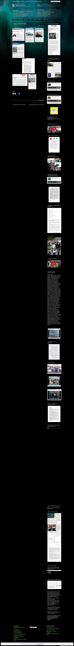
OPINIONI (34, 19)
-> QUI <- (51, 507)
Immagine (14, 24)
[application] (54, 88)
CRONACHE (21, 19)
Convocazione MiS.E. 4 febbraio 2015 (18, 13)
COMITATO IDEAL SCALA (28, 1)
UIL (14, 641)
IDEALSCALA (20, 5)
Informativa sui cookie (40, 644)
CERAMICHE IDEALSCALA (37, 1)
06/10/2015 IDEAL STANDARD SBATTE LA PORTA (20, 11)
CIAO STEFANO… (16, 12)
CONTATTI (22, 1)
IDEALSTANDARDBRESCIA (18, 632)
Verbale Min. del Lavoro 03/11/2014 (19, 104)
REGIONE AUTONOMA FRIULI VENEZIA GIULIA (20, 640)
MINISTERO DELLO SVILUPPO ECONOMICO (19, 637)
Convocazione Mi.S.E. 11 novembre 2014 (36, 104)
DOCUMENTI (26, 19)
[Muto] (56, 87)
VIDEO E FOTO (46, 19)
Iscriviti (49, 572)
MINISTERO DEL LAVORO (18, 635)
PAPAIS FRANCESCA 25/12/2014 (18, 15)
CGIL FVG (15, 628)
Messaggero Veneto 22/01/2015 (17, 14)
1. (53, 89)
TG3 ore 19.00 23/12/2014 (17, 16)
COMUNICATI (15, 19)
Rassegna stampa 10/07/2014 (45, 14)
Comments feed (41, 100)
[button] (50, 64)
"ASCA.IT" (51, 274)
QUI (52, 119)
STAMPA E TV (40, 19)
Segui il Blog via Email (52, 565)
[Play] (48, 87)
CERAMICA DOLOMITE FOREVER (19, 627)
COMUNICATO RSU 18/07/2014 (46, 13)
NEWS (31, 19)
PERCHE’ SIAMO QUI (16, 1)
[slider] (58, 87)
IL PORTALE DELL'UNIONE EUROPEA (20, 634)
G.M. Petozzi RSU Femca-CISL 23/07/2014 (47, 12)
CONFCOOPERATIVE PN (18, 631)
